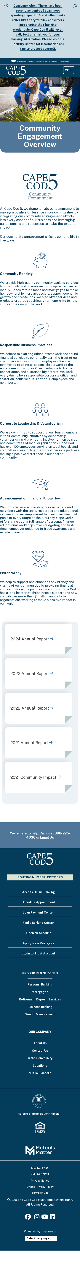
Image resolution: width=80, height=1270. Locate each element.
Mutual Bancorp (40, 1073)
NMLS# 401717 (40, 1174)
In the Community (40, 1058)
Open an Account (38, 933)
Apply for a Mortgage (38, 943)
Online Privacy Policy (40, 1186)
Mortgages (40, 992)
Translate (52, 1232)
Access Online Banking (38, 892)
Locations (40, 1065)
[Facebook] (28, 1218)
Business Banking (40, 1007)
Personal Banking (40, 984)
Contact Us (40, 1050)
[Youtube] (44, 1218)
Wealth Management (40, 1014)
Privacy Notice (40, 1180)
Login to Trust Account (38, 953)
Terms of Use (40, 1192)
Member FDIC (39, 1168)
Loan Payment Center (38, 912)
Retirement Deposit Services (40, 999)
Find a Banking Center (38, 923)
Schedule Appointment (38, 902)
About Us (40, 1043)
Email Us (47, 837)
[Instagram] (36, 1218)
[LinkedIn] (52, 1218)
